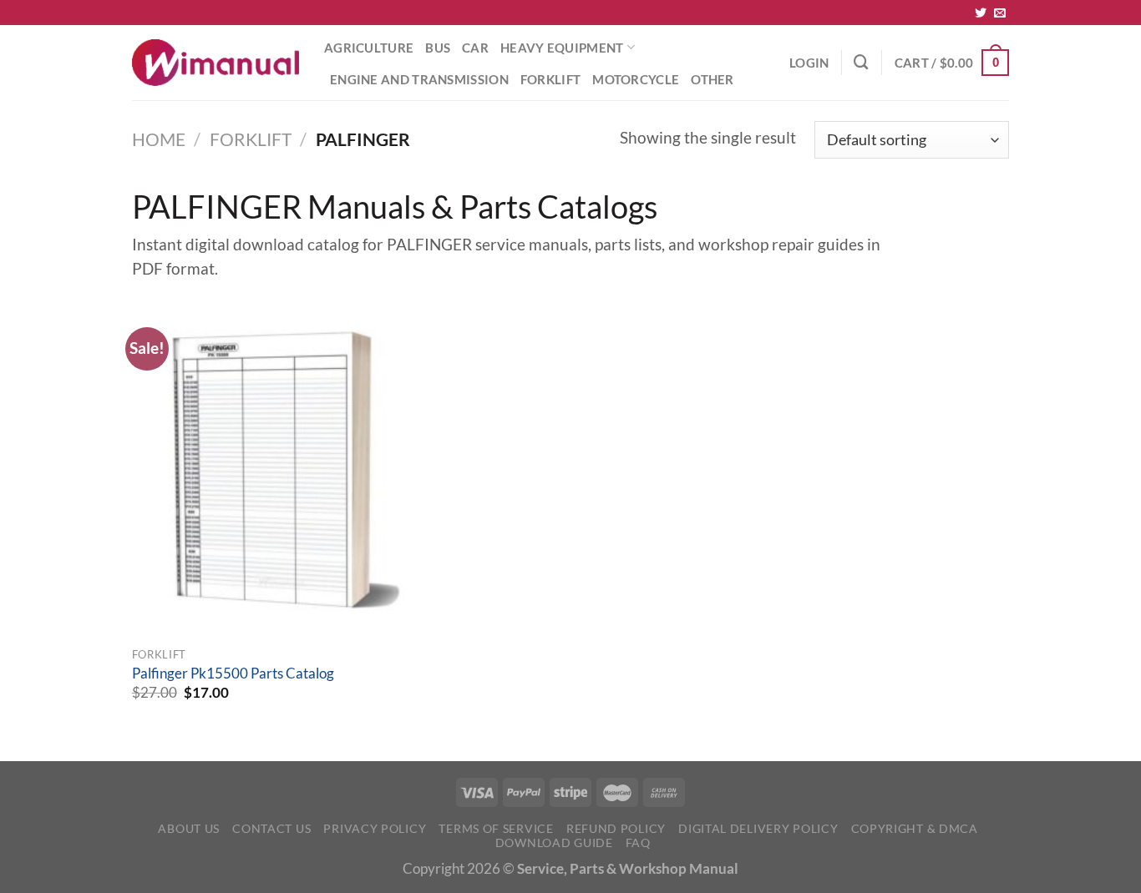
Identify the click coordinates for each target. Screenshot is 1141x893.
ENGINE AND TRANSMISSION (419, 79)
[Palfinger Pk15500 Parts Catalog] (272, 470)
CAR (475, 47)
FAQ (638, 842)
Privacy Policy (374, 828)
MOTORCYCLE (635, 79)
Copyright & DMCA (914, 828)
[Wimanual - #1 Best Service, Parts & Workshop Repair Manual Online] (215, 62)
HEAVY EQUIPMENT (561, 47)
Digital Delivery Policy (758, 828)
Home (158, 139)
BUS (437, 47)
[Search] (861, 62)
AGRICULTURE (368, 47)
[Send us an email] (1000, 13)
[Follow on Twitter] (980, 13)
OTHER (712, 79)
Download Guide (554, 842)
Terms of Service (496, 828)
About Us (189, 828)
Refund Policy (616, 828)
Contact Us (271, 828)
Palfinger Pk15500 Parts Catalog (233, 673)
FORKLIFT (550, 79)
